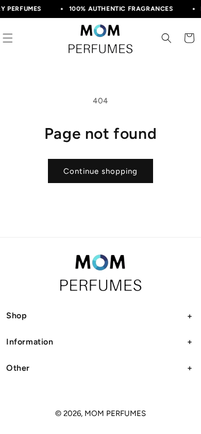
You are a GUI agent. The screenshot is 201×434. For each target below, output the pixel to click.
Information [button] (30, 342)
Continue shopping (100, 171)
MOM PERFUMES (115, 413)
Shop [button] (16, 315)
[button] (166, 38)
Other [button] (18, 368)
